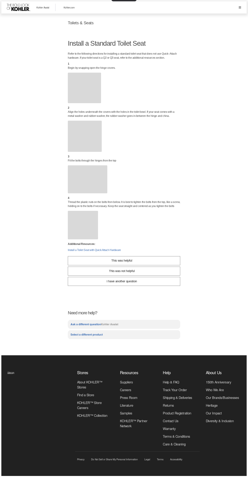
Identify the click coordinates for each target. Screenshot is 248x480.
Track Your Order (175, 389)
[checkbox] (124, 260)
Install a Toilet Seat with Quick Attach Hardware (94, 250)
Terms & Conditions (176, 436)
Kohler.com (69, 7)
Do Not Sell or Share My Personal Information (114, 459)
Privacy (81, 459)
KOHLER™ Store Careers (89, 405)
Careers (125, 389)
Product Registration (177, 413)
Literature (126, 405)
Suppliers (126, 382)
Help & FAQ (171, 382)
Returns (168, 405)
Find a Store (85, 394)
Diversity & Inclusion (220, 420)
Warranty (169, 428)
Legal (147, 459)
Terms (160, 459)
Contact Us (170, 420)
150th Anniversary (218, 382)
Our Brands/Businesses (222, 397)
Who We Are (215, 389)
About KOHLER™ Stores (89, 384)
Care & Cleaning (174, 444)
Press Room (128, 397)
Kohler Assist (42, 7)
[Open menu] (240, 7)
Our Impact (214, 413)
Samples (126, 413)
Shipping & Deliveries (177, 397)
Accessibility (176, 459)
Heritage (212, 405)
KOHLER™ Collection (92, 415)
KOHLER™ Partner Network (133, 423)
